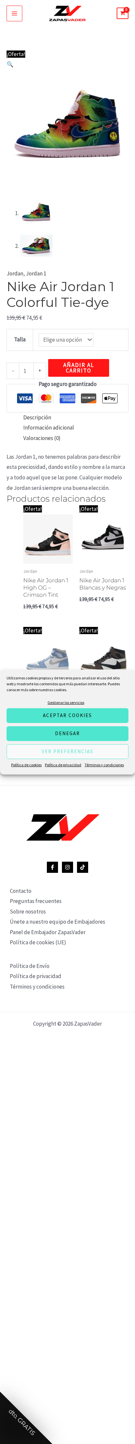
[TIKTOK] (82, 867)
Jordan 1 (36, 273)
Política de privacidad (63, 764)
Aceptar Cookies (67, 715)
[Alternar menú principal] (14, 13)
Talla (20, 339)
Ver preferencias (67, 751)
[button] (10, 64)
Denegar (67, 733)
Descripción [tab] (37, 417)
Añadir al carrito (78, 367)
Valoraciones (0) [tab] (42, 438)
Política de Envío (29, 966)
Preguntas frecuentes (36, 901)
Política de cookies (26, 764)
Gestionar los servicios (66, 702)
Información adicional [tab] (48, 427)
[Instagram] (67, 867)
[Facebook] (52, 867)
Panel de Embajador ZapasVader (48, 932)
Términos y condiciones (104, 764)
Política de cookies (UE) (38, 942)
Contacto (20, 890)
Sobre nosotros (28, 911)
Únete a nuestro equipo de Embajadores (57, 921)
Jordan (15, 273)
